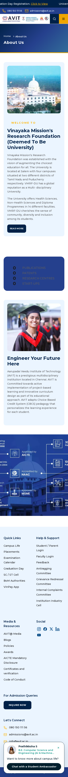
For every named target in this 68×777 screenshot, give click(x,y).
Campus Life (12, 545)
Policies (9, 646)
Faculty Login (45, 556)
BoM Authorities (14, 580)
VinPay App (11, 586)
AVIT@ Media (12, 633)
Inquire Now (17, 705)
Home (7, 36)
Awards (8, 652)
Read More (17, 228)
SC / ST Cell (11, 574)
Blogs (7, 640)
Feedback (42, 562)
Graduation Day (14, 568)
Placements (11, 551)
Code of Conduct (14, 679)
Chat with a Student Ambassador (34, 766)
